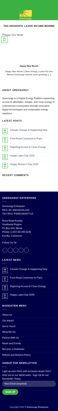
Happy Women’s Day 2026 (24, 164)
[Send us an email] (21, 250)
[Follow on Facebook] (5, 250)
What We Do (9, 332)
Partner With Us (10, 337)
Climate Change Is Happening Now (28, 130)
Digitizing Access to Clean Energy (28, 147)
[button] (4, 15)
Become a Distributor (13, 349)
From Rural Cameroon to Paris (26, 138)
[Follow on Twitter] (15, 250)
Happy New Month (29, 66)
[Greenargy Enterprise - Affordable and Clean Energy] (25, 15)
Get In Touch (8, 326)
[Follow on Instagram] (10, 250)
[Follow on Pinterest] (26, 250)
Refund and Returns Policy (16, 355)
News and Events (11, 343)
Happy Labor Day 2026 (22, 155)
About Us (7, 315)
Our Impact (8, 320)
